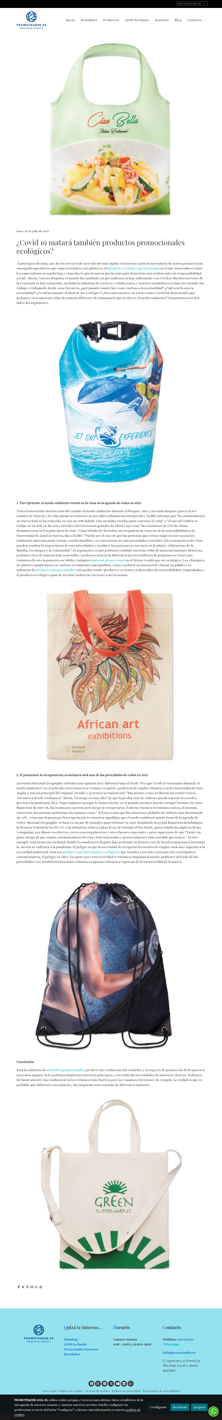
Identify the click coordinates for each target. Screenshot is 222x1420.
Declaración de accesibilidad (161, 1391)
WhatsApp (171, 1344)
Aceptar (199, 1407)
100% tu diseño (75, 1344)
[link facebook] (91, 1383)
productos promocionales (55, 570)
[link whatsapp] (131, 1383)
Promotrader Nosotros (81, 1349)
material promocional (108, 560)
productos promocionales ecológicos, (91, 852)
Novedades (72, 1354)
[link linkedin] (124, 1383)
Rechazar (180, 1407)
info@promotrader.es (179, 1352)
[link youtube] (118, 1383)
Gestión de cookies (97, 1391)
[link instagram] (98, 1383)
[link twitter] (111, 1383)
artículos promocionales (65, 1070)
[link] (31, 20)
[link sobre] (37, 1333)
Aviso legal (49, 1391)
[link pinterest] (105, 1383)
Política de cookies (70, 1391)
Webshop (71, 1339)
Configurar (158, 1407)
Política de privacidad (126, 1391)
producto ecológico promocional (133, 268)
